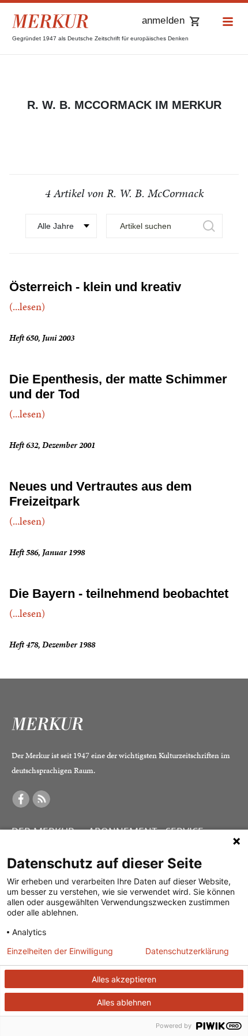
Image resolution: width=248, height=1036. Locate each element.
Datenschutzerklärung (187, 951)
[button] (227, 22)
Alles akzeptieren (124, 979)
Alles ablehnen (124, 1002)
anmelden (163, 20)
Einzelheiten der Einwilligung (60, 951)
